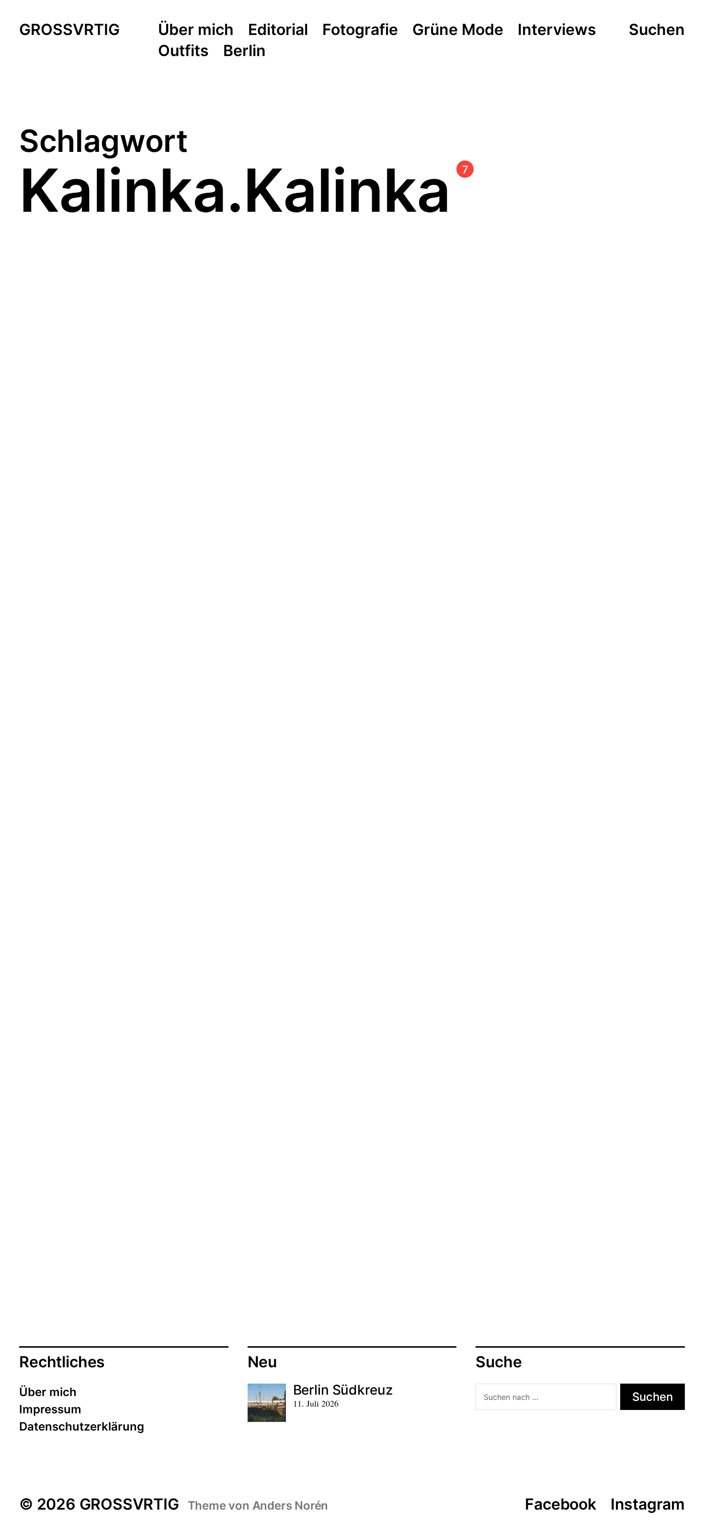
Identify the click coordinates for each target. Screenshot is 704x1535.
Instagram (648, 1504)
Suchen (657, 30)
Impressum (50, 1409)
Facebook (560, 1504)
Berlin (244, 51)
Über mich (196, 30)
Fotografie (360, 30)
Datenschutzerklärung (81, 1426)
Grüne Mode (457, 30)
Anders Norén (290, 1505)
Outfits (183, 51)
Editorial (278, 30)
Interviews (557, 30)
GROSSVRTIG (69, 30)
